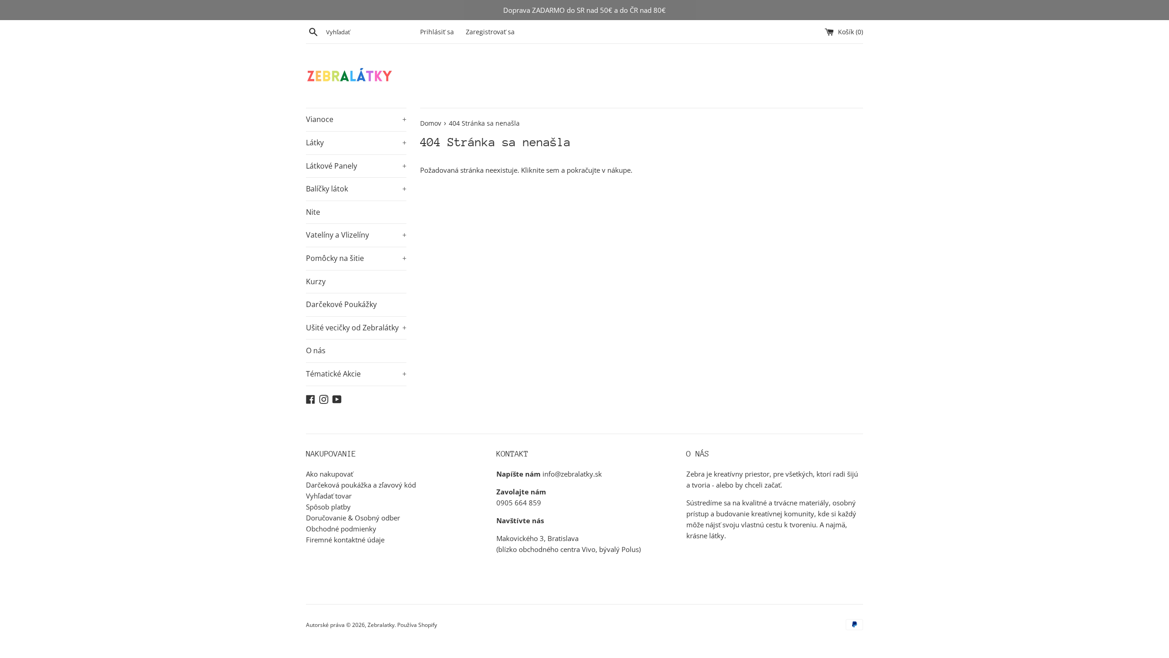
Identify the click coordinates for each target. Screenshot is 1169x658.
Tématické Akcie (356, 374)
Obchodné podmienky (341, 528)
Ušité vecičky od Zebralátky (356, 328)
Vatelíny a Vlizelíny (356, 235)
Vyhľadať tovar (329, 495)
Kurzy (316, 281)
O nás (316, 350)
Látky (356, 143)
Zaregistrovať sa (490, 32)
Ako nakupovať (329, 473)
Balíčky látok (356, 189)
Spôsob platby (328, 506)
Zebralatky (381, 625)
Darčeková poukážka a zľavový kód (361, 484)
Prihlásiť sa (437, 32)
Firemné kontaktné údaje (345, 539)
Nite (313, 212)
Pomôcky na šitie (356, 258)
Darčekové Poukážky (341, 304)
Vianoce (356, 119)
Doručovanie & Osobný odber (353, 517)
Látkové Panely (356, 166)
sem (552, 170)
